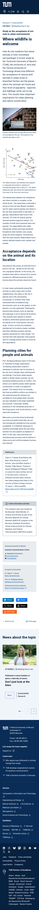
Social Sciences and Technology (15, 815)
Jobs (4, 857)
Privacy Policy (20, 861)
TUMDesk (27, 830)
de (9, 12)
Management (8, 811)
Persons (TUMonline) (11, 826)
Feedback (12, 857)
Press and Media (24, 857)
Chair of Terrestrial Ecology (14, 588)
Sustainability (17, 23)
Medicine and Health (11, 808)
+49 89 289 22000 (21, 741)
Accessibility (7, 861)
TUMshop (7, 837)
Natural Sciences (9, 804)
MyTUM (15, 830)
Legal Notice (7, 865)
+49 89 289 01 (21, 738)
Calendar (6, 830)
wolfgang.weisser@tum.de (14, 582)
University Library (20, 834)
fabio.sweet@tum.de (12, 576)
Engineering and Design (12, 800)
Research (6, 23)
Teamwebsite (11, 558)
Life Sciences (26, 804)
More (9, 695)
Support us (7, 751)
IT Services (28, 826)
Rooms (6, 834)
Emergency (19, 865)
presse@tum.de (12, 556)
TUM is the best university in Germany (20, 775)
